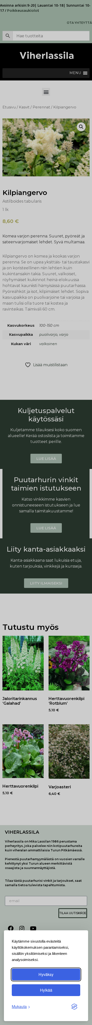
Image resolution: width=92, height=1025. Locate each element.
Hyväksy (46, 974)
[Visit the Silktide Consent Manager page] (74, 1006)
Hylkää (46, 990)
